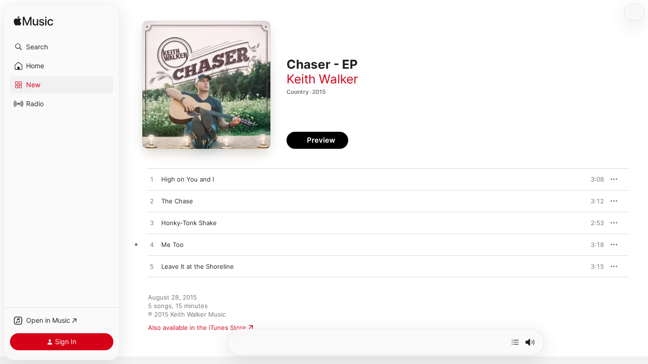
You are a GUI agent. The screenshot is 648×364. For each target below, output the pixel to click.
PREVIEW (593, 179)
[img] (33, 21)
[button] (61, 47)
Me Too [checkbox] (172, 244)
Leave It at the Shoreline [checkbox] (197, 266)
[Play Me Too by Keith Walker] (151, 245)
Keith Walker (322, 79)
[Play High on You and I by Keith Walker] (151, 179)
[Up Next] (515, 342)
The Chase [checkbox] (177, 201)
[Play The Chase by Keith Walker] (151, 201)
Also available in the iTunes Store (197, 327)
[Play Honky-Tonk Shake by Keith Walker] (151, 223)
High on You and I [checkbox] (187, 179)
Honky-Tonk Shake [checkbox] (189, 223)
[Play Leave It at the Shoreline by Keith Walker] (151, 267)
